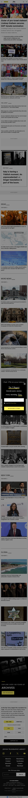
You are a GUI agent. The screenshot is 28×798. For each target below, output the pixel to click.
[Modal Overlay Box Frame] (14, 399)
